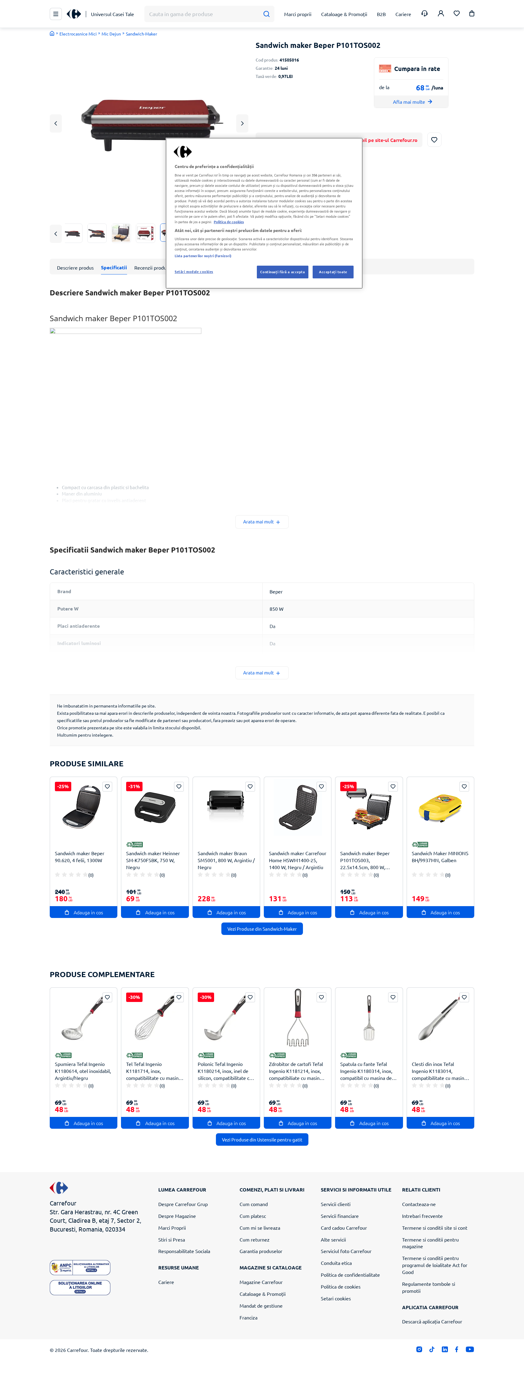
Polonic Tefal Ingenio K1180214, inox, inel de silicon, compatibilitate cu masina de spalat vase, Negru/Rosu (225, 1071)
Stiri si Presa (171, 1239)
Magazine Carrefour (261, 1282)
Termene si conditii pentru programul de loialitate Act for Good (434, 1265)
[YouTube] (469, 1351)
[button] (471, 14)
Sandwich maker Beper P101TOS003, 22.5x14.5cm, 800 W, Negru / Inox (365, 860)
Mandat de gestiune (261, 1305)
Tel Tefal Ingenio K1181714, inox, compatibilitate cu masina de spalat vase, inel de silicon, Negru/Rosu (153, 1071)
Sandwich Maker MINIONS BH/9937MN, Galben (440, 856)
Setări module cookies (194, 271)
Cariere (166, 1282)
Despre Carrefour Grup (183, 1204)
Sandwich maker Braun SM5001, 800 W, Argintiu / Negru (226, 860)
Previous (56, 123)
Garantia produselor (261, 1251)
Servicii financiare (340, 1216)
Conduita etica (336, 1263)
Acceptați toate (333, 271)
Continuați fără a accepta (282, 271)
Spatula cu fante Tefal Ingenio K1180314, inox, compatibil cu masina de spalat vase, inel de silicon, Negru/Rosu (368, 1071)
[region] (264, 213)
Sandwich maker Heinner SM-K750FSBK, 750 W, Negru (153, 860)
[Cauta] (266, 14)
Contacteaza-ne (419, 1204)
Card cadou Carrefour (344, 1228)
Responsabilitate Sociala (184, 1251)
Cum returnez (255, 1239)
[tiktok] (432, 1351)
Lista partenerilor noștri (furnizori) (203, 255)
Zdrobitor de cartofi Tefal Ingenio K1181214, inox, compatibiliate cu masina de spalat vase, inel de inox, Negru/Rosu (296, 1071)
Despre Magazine (177, 1216)
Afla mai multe (409, 102)
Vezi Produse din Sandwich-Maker (262, 929)
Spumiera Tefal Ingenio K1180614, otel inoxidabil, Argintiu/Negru (83, 1071)
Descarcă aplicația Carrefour (432, 1321)
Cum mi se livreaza (260, 1228)
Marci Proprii (172, 1228)
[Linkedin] (445, 1351)
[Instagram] (419, 1351)
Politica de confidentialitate (350, 1275)
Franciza (248, 1317)
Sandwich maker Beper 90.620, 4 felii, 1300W (79, 856)
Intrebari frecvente (422, 1216)
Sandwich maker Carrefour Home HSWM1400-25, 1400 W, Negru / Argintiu (297, 860)
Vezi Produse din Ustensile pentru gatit (262, 1139)
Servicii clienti (336, 1204)
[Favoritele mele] (457, 14)
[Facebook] (456, 1351)
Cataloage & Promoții (263, 1294)
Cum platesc (253, 1216)
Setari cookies (336, 1298)
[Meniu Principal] (56, 14)
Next (242, 123)
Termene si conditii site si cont (434, 1228)
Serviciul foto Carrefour (346, 1251)
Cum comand (254, 1204)
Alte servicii (333, 1239)
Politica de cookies (341, 1286)
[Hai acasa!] (52, 33)
